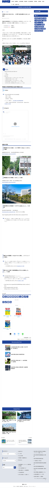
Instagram (6, 74)
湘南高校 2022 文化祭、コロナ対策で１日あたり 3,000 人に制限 (14, 77)
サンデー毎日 (40, 22)
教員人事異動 (37, 26)
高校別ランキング (38, 24)
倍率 (39, 20)
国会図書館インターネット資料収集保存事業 (24, 465)
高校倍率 (25, 1)
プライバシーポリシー (32, 486)
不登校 (41, 30)
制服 (39, 28)
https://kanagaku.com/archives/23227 (9, 182)
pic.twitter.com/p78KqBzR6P (18, 100)
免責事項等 (21, 486)
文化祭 (43, 1)
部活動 (43, 24)
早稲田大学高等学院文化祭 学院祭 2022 (10, 71)
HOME (25, 484)
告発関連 (16, 1)
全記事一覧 (17, 4)
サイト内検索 (16, 486)
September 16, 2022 (20, 266)
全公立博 (36, 28)
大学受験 (39, 1)
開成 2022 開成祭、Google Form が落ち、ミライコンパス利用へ (14, 81)
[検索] (15, 467)
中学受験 (35, 1)
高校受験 (22, 339)
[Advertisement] (16, 379)
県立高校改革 (37, 30)
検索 (13, 1)
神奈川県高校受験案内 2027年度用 (18, 315)
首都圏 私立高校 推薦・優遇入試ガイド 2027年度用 (7, 315)
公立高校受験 (21, 1)
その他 (36, 20)
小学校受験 (43, 28)
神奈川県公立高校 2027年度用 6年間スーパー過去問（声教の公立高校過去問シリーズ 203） (7, 328)
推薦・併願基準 (43, 20)
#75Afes (24, 278)
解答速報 (41, 26)
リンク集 (12, 4)
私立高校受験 (30, 1)
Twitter (6, 73)
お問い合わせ (26, 486)
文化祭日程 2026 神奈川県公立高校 (24, 7)
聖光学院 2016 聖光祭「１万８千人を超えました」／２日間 (13, 80)
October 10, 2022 (8, 103)
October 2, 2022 (21, 280)
